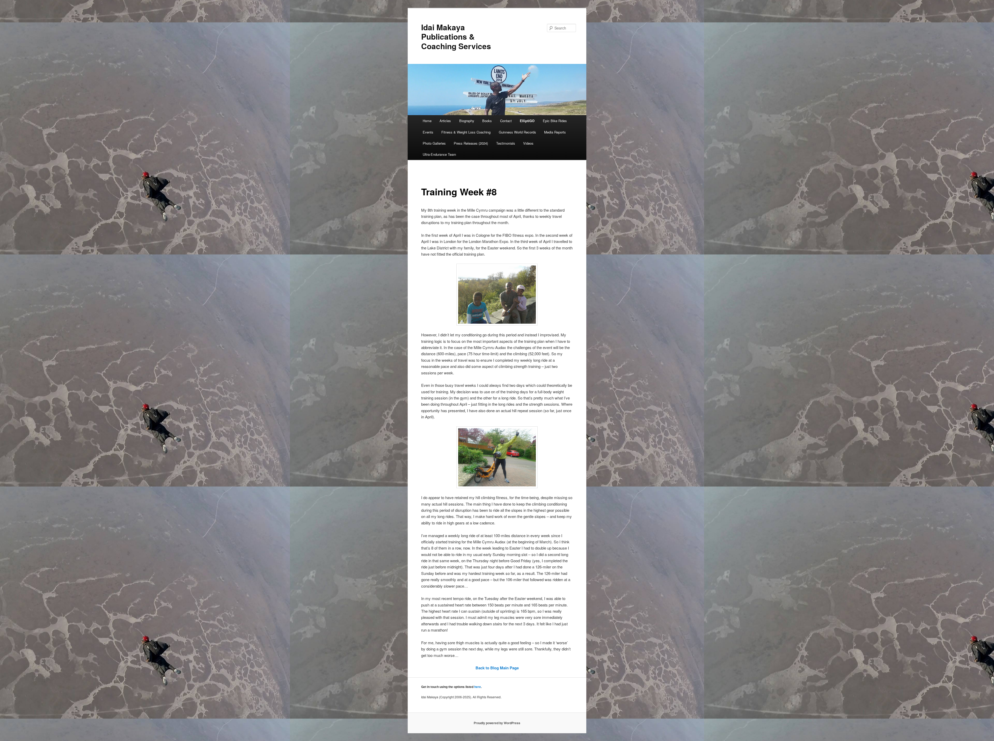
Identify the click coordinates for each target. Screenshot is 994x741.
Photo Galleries (434, 143)
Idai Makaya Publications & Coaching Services (456, 36)
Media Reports (555, 132)
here (477, 686)
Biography (466, 120)
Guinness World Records (517, 132)
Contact (506, 120)
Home (427, 120)
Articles (445, 120)
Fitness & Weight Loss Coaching (466, 132)
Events (428, 132)
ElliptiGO (527, 120)
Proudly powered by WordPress (497, 723)
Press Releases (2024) (471, 143)
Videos (528, 143)
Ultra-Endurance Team (439, 154)
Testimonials (505, 143)
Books (487, 120)
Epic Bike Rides (555, 120)
